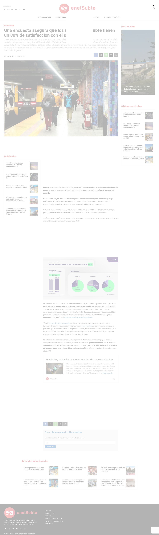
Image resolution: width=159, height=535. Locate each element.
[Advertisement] (79, 30)
